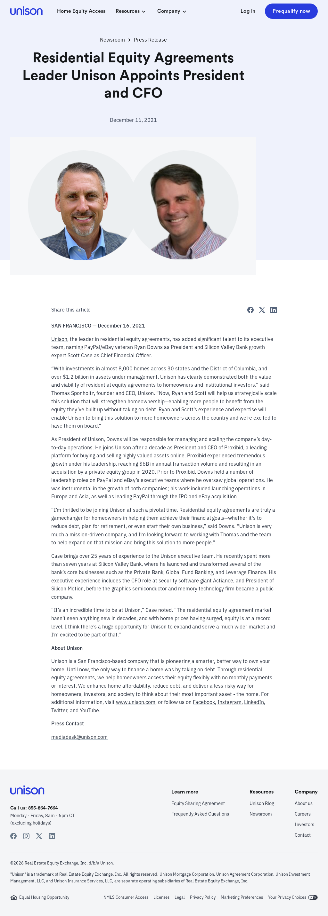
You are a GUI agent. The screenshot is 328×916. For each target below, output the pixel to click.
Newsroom (112, 39)
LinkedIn (254, 702)
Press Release (150, 39)
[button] (131, 12)
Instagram (229, 702)
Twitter (59, 710)
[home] (27, 11)
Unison (59, 339)
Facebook (204, 702)
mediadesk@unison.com (79, 737)
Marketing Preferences (242, 897)
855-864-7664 (43, 808)
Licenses (161, 897)
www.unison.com (135, 702)
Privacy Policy (203, 897)
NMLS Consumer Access (125, 897)
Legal (180, 897)
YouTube (89, 710)
